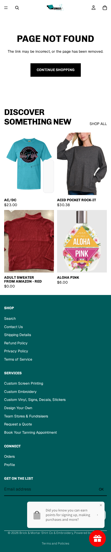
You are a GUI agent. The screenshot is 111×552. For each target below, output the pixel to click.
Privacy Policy (16, 351)
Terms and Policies (55, 543)
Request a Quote (18, 424)
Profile (9, 464)
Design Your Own (18, 408)
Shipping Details (17, 334)
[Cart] (104, 7)
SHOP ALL (98, 123)
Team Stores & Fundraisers (26, 416)
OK (101, 489)
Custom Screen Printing (23, 383)
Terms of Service (18, 359)
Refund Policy (16, 343)
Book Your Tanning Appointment (30, 432)
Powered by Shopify (88, 533)
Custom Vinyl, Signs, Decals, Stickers (35, 399)
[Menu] (6, 8)
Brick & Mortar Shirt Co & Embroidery (46, 533)
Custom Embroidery (20, 391)
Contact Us (13, 326)
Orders (9, 456)
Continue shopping (56, 70)
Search (10, 318)
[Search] (17, 7)
